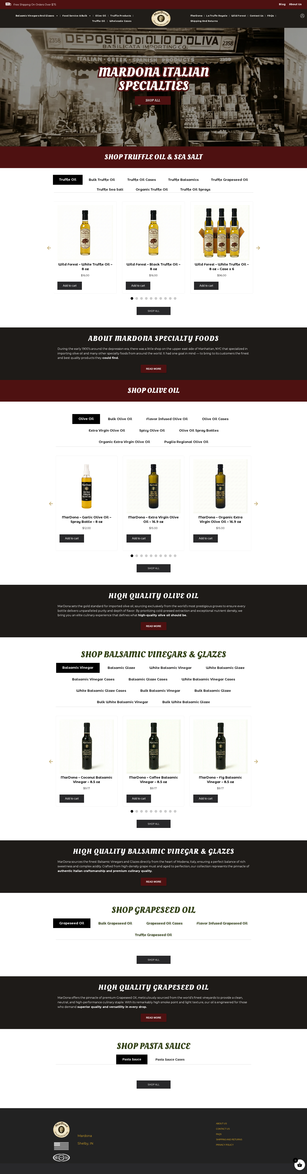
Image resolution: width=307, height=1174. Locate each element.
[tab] (68, 180)
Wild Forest (238, 15)
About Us (295, 4)
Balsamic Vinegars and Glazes (35, 15)
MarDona (196, 15)
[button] (49, 248)
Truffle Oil (98, 21)
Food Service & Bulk (74, 15)
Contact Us (256, 15)
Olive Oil (100, 15)
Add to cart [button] (69, 285)
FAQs (270, 15)
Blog (282, 4)
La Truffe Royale (216, 15)
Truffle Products (120, 15)
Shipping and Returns (204, 21)
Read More (153, 368)
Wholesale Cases (120, 21)
